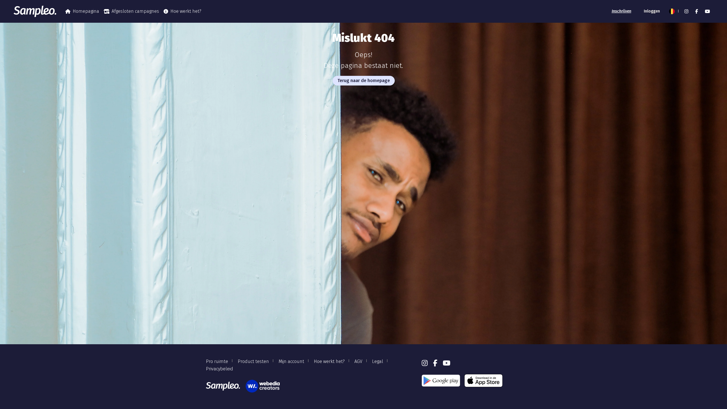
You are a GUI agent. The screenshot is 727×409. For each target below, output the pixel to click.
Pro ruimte (217, 361)
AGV (358, 361)
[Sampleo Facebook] (696, 11)
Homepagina (86, 11)
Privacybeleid (219, 369)
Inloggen (652, 11)
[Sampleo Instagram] (686, 11)
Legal (377, 361)
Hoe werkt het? (185, 11)
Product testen (253, 361)
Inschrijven (621, 11)
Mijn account (291, 361)
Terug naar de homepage (363, 80)
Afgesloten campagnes (135, 11)
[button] (673, 11)
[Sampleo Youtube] (707, 11)
